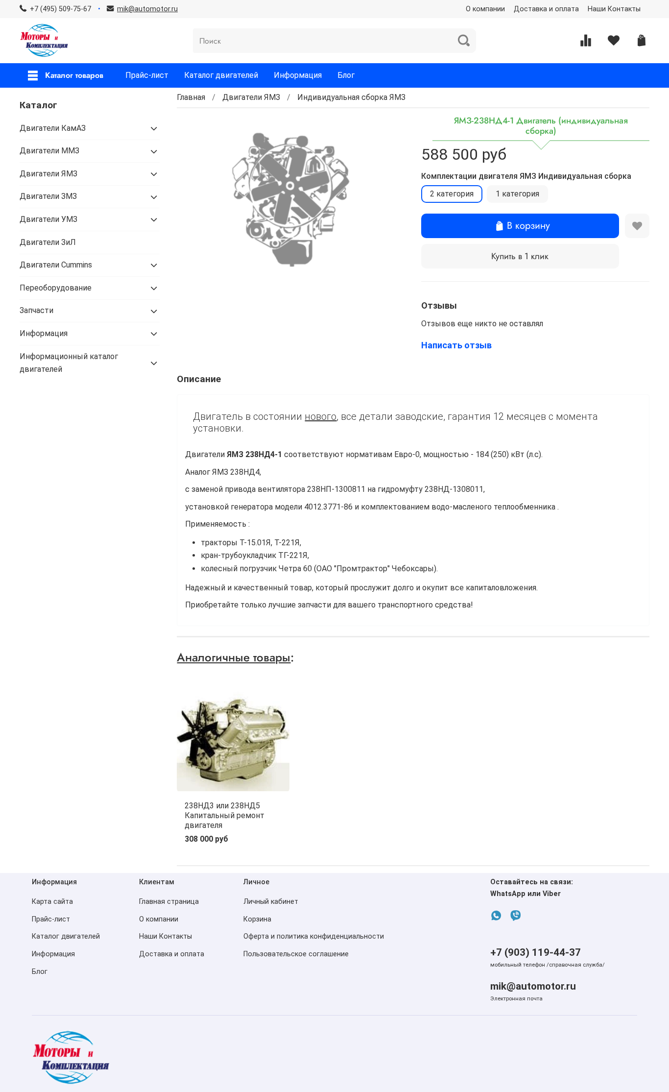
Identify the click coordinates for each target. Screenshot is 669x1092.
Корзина (257, 919)
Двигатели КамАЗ (53, 128)
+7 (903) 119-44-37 (535, 952)
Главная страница (169, 902)
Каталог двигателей (221, 75)
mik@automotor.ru (533, 986)
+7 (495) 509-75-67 (60, 9)
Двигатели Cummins (56, 264)
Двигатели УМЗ (48, 219)
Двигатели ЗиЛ (48, 242)
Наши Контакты (614, 9)
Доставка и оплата (546, 9)
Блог (346, 75)
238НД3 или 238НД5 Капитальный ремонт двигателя (224, 815)
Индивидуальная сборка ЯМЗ (351, 97)
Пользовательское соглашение (296, 954)
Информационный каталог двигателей (69, 363)
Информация (298, 75)
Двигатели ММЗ (49, 150)
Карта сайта (52, 902)
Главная (191, 97)
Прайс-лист (146, 75)
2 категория (452, 193)
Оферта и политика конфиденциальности (313, 936)
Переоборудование (56, 287)
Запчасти (36, 310)
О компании (485, 9)
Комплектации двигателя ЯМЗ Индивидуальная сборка (526, 176)
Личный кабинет (270, 902)
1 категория (517, 193)
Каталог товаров (74, 75)
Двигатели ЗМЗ (48, 196)
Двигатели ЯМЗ (251, 97)
